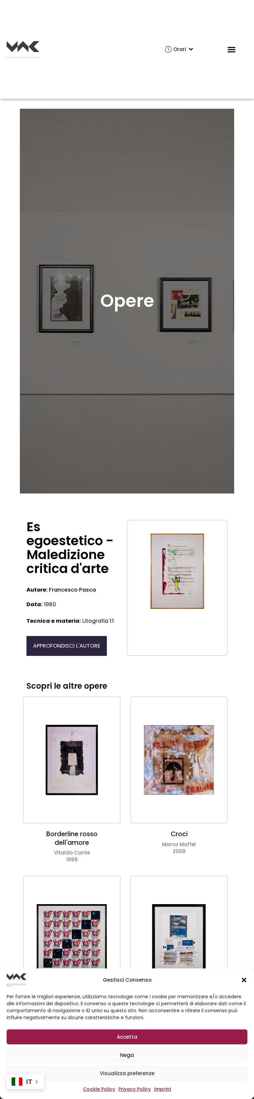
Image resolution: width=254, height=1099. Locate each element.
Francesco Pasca (61, 590)
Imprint (162, 1089)
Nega (127, 1055)
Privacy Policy (134, 1089)
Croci (179, 834)
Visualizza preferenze (127, 1073)
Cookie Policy (99, 1089)
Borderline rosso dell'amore (72, 838)
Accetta (127, 1036)
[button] (244, 980)
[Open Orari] (191, 49)
